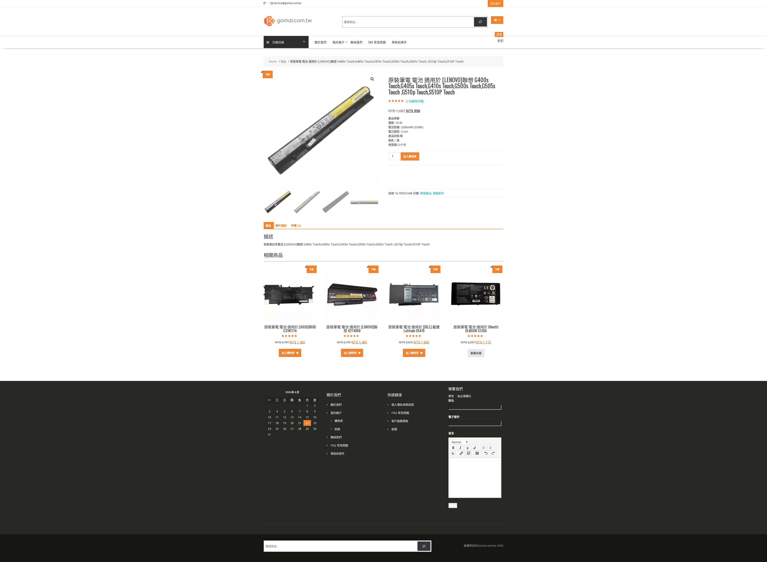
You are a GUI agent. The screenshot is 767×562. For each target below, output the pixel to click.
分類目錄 (278, 42)
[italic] (460, 447)
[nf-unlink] (468, 453)
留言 (452, 433)
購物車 (339, 421)
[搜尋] (480, 22)
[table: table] (477, 453)
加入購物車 (409, 156)
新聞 (394, 429)
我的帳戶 (339, 42)
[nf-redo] (493, 453)
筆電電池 (425, 193)
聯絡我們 (357, 42)
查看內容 (476, 353)
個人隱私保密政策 (402, 404)
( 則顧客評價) (415, 101)
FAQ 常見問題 (377, 42)
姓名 (451, 400)
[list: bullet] (491, 447)
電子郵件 (455, 417)
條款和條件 (399, 42)
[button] (372, 79)
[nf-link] (461, 453)
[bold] (453, 447)
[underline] (467, 447)
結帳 (337, 429)
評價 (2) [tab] (296, 225)
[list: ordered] (483, 447)
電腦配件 (438, 193)
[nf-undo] (486, 453)
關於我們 (321, 42)
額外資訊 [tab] (281, 225)
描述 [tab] (268, 225)
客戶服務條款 (399, 421)
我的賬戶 (495, 3)
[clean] (475, 447)
